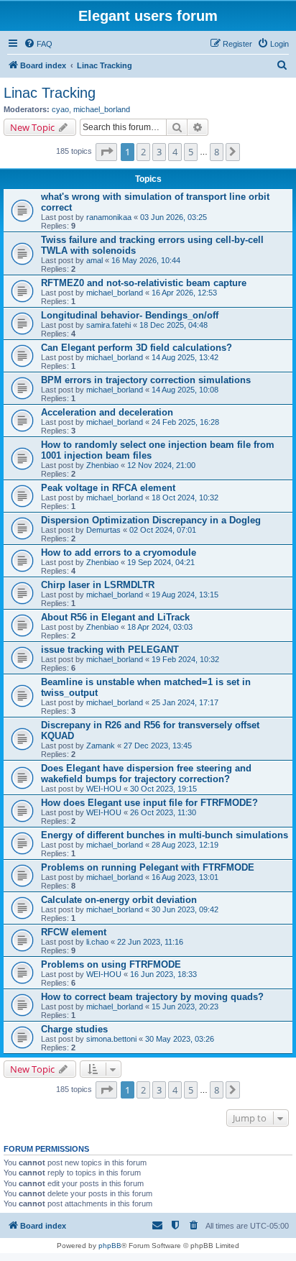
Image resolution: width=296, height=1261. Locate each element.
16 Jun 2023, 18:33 (163, 974)
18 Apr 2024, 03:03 (160, 627)
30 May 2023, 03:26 (179, 1039)
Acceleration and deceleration (107, 412)
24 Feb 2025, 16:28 (185, 422)
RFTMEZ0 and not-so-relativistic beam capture (143, 283)
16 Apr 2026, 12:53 (184, 292)
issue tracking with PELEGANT (110, 649)
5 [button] (190, 151)
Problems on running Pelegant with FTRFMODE (147, 867)
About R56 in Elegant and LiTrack (115, 617)
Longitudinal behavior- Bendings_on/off (129, 315)
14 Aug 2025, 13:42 (185, 357)
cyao (60, 109)
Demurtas (103, 530)
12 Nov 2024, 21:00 (161, 465)
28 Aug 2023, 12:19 (185, 844)
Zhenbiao (102, 465)
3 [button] (159, 151)
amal (94, 260)
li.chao (97, 941)
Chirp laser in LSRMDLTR (97, 584)
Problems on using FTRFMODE (111, 964)
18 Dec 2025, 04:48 (173, 325)
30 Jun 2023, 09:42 (185, 909)
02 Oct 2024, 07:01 (162, 530)
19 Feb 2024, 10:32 (185, 659)
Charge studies (74, 1029)
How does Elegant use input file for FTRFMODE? (149, 802)
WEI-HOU (103, 788)
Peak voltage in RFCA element (108, 487)
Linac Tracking (50, 93)
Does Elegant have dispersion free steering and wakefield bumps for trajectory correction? (146, 773)
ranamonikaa (108, 217)
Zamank (100, 745)
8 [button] (216, 151)
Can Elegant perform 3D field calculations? (136, 347)
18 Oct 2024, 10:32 (185, 497)
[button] (106, 151)
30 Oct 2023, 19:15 (163, 788)
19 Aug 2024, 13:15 (185, 594)
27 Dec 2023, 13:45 (158, 745)
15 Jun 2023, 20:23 (185, 1006)
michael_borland (101, 109)
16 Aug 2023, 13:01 (185, 877)
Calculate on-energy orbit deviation (119, 899)
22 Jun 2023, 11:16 (150, 941)
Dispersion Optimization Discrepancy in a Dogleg (151, 520)
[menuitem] (38, 43)
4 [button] (174, 151)
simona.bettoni (111, 1039)
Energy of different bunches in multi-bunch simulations (164, 835)
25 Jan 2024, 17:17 (185, 702)
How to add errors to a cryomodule (118, 552)
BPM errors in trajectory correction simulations (146, 380)
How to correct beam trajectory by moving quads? (152, 996)
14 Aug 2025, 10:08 (185, 389)
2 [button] (143, 151)
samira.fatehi (108, 325)
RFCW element (73, 932)
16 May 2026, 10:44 (145, 260)
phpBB (109, 1245)
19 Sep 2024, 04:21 (161, 562)
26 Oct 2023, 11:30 (163, 812)
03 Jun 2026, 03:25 (173, 217)
